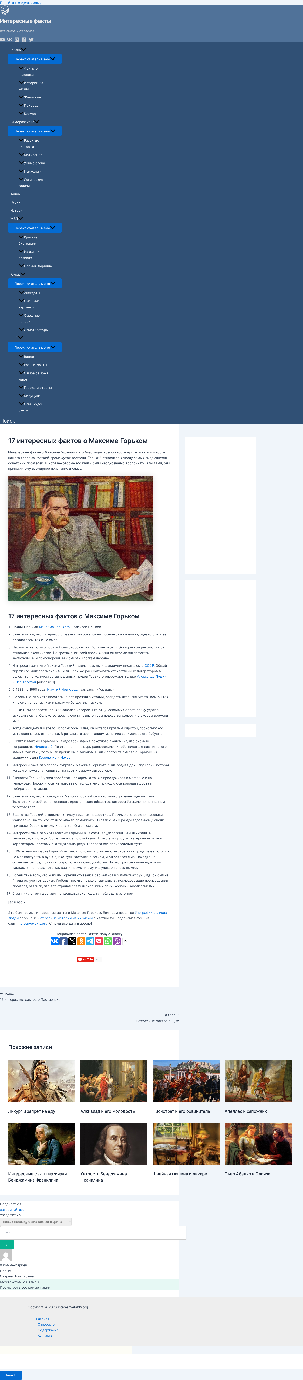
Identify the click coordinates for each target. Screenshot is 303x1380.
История (17, 210)
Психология (33, 171)
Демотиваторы (36, 330)
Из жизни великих (29, 255)
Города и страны (38, 387)
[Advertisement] (220, 505)
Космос (30, 114)
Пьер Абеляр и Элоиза (247, 1173)
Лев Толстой (25, 682)
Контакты (45, 1335)
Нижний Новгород (62, 689)
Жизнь (15, 50)
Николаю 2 (44, 747)
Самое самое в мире (34, 376)
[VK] (9, 41)
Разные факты (35, 365)
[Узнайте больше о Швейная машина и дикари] (186, 1164)
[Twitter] (31, 41)
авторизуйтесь (12, 1209)
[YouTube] (2, 41)
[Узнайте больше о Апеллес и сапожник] (258, 1101)
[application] (23, 50)
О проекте (46, 1324)
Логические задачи (31, 182)
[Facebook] (24, 41)
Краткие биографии (28, 240)
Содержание (48, 1330)
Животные (32, 97)
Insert (10, 1375)
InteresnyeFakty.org (32, 923)
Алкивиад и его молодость (107, 1111)
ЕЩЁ (14, 338)
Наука (15, 202)
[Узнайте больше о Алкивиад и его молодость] (113, 1101)
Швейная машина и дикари (180, 1173)
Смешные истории (29, 318)
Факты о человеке (28, 71)
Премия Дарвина (38, 266)
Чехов (65, 757)
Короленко (47, 757)
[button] (7, 421)
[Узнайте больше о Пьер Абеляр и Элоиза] (258, 1164)
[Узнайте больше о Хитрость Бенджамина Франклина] (113, 1164)
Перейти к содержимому (20, 3)
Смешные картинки (29, 304)
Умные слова (34, 163)
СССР (149, 665)
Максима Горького (54, 627)
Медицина (32, 396)
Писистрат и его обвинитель (181, 1111)
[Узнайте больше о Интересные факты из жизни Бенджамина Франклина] (41, 1164)
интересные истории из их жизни (65, 918)
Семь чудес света (31, 407)
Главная (42, 1319)
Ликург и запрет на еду (31, 1111)
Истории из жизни (31, 86)
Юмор (15, 274)
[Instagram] (16, 41)
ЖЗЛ (14, 219)
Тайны (15, 194)
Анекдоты (32, 293)
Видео (29, 357)
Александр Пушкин (152, 676)
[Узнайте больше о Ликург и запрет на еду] (41, 1101)
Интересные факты (25, 21)
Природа (31, 105)
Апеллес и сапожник (246, 1111)
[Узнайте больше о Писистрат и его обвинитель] (186, 1101)
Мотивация (33, 155)
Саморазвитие (22, 122)
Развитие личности (29, 143)
